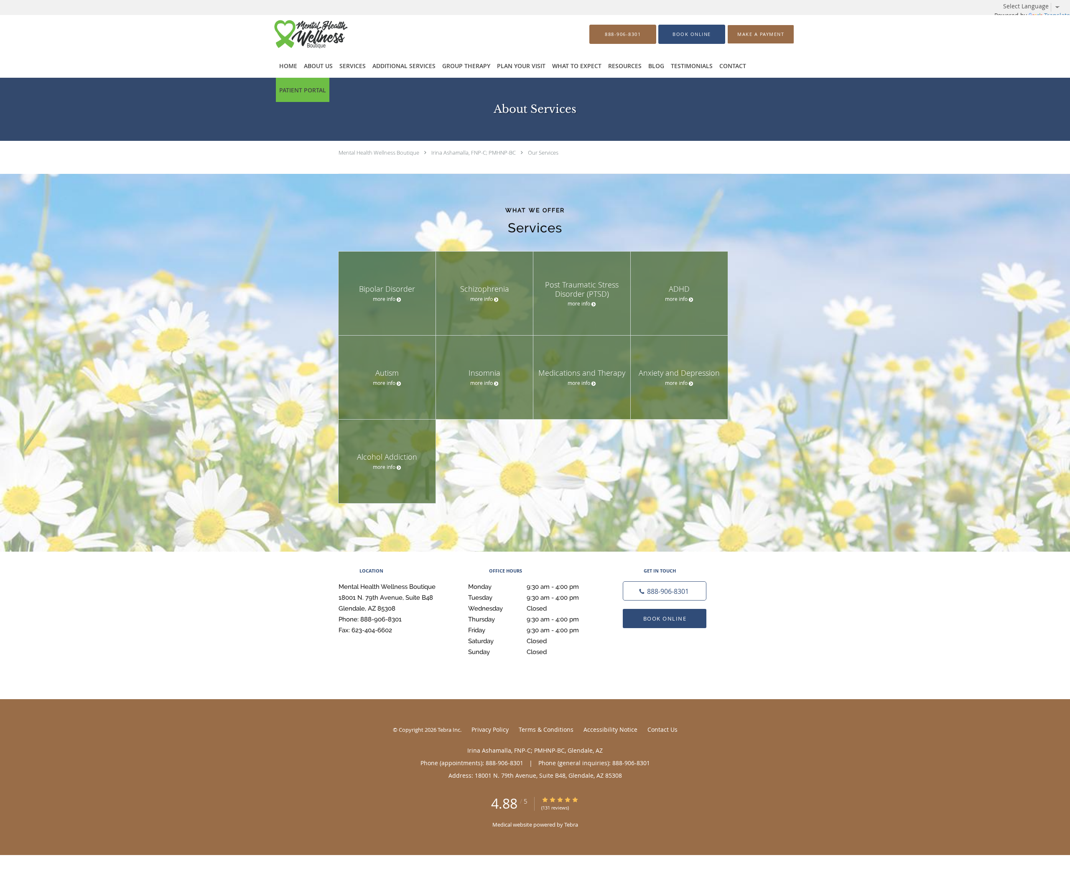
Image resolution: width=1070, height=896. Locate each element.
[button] (691, 34)
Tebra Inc (449, 729)
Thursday (523, 619)
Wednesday (507, 608)
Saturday (507, 641)
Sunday (507, 652)
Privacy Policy (490, 729)
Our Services (543, 152)
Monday (523, 587)
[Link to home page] (299, 34)
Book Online (665, 618)
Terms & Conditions (546, 729)
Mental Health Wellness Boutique (379, 152)
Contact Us (662, 729)
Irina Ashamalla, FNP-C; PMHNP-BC (473, 152)
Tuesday (523, 597)
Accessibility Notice (610, 729)
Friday (523, 630)
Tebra (571, 824)
